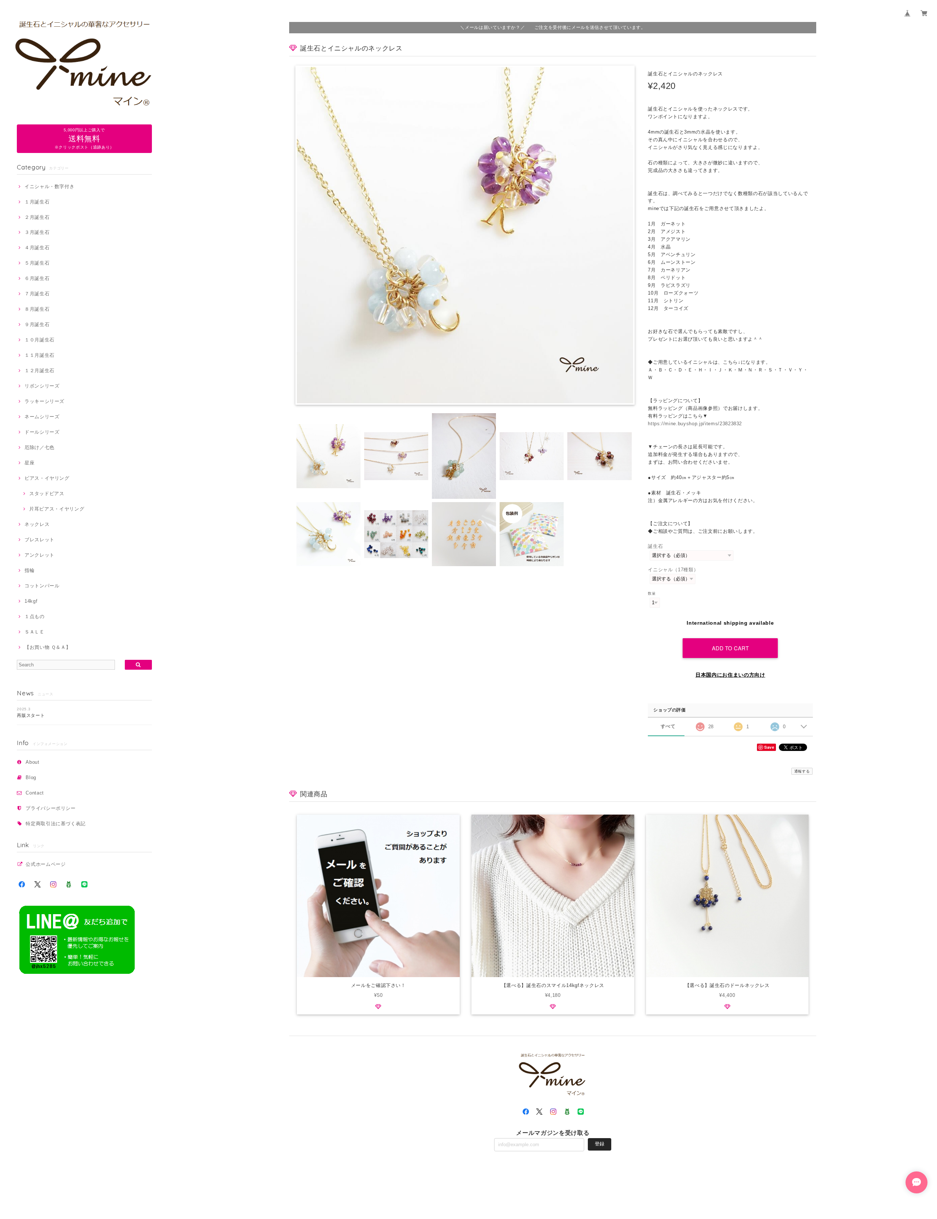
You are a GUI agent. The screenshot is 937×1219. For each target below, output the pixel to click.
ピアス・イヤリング (47, 478)
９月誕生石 (37, 324)
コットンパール (42, 585)
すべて (668, 726)
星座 (29, 462)
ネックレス (37, 524)
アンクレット (40, 555)
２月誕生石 (37, 217)
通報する (802, 771)
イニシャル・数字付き (49, 186)
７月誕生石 (37, 293)
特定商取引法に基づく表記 (56, 823)
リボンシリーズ (42, 386)
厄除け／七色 (40, 447)
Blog (31, 777)
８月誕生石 (37, 309)
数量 (652, 593)
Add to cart (730, 648)
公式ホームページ (46, 864)
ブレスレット (40, 539)
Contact (35, 793)
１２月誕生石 (40, 370)
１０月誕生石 (40, 340)
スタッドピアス (46, 493)
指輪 (29, 570)
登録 (599, 1144)
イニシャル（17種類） (673, 569)
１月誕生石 (37, 202)
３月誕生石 (37, 232)
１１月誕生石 (40, 355)
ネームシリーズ (42, 416)
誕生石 (655, 546)
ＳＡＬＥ (34, 632)
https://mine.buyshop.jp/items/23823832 (695, 423)
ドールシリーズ (42, 432)
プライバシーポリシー (51, 808)
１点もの (34, 616)
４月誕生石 (37, 247)
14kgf (31, 601)
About (32, 762)
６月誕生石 (37, 278)
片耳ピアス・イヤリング (56, 509)
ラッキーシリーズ (44, 401)
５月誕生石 (37, 263)
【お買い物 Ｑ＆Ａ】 (48, 647)
